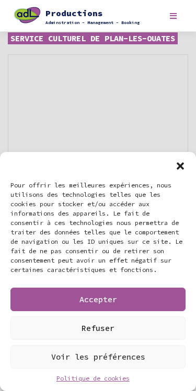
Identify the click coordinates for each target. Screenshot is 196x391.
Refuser (98, 328)
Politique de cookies (93, 378)
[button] (180, 165)
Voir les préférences (98, 357)
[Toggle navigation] (173, 16)
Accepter (98, 299)
